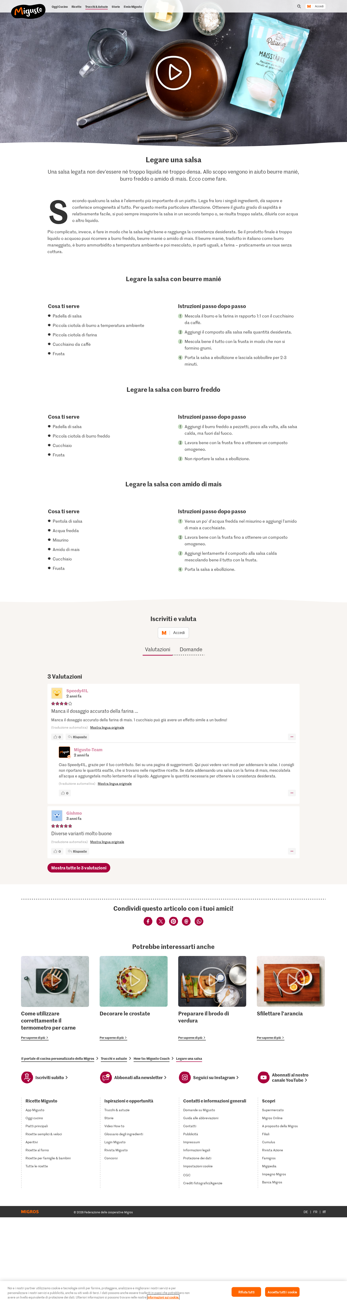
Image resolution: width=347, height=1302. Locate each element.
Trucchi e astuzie (114, 1058)
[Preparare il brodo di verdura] (212, 998)
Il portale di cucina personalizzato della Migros (57, 1058)
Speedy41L (77, 690)
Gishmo (74, 813)
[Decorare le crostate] (134, 998)
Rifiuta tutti (246, 1291)
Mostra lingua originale (107, 727)
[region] (173, 1291)
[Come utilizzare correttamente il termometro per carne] (55, 998)
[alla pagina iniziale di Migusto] (28, 7)
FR (315, 1212)
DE (306, 1212)
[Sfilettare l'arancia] (291, 998)
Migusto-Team (88, 749)
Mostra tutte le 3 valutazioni (78, 868)
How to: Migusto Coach (151, 1058)
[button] (57, 694)
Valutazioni (157, 649)
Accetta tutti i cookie (282, 1291)
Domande (191, 649)
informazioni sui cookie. (163, 1297)
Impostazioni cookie (198, 1166)
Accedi (319, 6)
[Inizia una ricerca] (299, 6)
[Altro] (292, 737)
